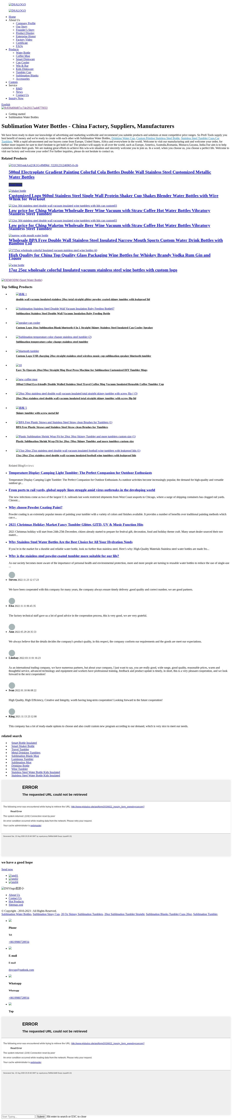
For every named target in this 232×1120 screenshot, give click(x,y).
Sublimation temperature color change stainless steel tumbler (52, 341)
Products (14, 49)
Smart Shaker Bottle (22, 746)
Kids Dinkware (25, 69)
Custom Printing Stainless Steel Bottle (158, 138)
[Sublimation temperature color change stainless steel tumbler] (54, 336)
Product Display (25, 33)
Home (12, 16)
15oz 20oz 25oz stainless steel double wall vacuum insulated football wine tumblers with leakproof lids (76, 455)
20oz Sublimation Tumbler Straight (124, 914)
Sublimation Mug (21, 762)
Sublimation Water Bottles (16, 914)
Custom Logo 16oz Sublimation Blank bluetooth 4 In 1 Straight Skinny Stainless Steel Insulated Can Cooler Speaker (84, 327)
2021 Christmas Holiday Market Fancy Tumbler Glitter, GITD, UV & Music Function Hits (76, 524)
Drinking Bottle (20, 765)
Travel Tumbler (20, 749)
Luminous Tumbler (22, 759)
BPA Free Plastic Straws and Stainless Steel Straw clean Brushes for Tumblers (62, 427)
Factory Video (24, 39)
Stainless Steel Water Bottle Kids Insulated (35, 772)
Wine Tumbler (19, 768)
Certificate (22, 42)
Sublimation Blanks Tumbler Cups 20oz (169, 914)
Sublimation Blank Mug (25, 755)
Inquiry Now (16, 98)
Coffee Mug (23, 55)
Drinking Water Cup (123, 138)
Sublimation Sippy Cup (46, 914)
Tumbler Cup (23, 72)
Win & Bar (22, 65)
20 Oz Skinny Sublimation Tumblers (82, 914)
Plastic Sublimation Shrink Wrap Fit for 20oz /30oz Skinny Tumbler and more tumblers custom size (75, 441)
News (19, 91)
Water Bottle (23, 52)
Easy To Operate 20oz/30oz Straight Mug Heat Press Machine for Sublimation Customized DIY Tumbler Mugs (81, 370)
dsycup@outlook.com (21, 969)
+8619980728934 (19, 941)
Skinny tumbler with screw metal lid (37, 413)
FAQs (19, 46)
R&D (19, 88)
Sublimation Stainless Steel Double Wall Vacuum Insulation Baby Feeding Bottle (63, 313)
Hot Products (16, 901)
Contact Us (22, 95)
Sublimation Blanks (27, 75)
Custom (13, 82)
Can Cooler (22, 62)
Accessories (23, 78)
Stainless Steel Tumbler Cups (197, 138)
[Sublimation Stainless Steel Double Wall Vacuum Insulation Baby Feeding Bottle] (65, 308)
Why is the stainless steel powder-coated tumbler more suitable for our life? (64, 556)
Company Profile (26, 23)
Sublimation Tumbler (205, 914)
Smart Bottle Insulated (24, 742)
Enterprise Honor (26, 36)
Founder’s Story (25, 29)
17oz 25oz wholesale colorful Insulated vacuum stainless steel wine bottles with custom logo (93, 270)
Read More (15, 184)
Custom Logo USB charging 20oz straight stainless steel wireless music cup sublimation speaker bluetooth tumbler (83, 355)
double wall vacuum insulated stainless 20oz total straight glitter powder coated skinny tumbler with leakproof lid (83, 299)
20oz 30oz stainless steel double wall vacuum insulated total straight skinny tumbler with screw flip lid (76, 398)
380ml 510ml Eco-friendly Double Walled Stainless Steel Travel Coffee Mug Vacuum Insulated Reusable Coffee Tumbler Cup (90, 384)
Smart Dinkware (25, 59)
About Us (14, 894)
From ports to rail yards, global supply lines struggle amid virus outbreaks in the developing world (82, 490)
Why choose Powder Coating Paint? (36, 507)
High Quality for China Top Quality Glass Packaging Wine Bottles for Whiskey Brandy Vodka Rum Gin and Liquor (109, 257)
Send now (7, 869)
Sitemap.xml (16, 904)
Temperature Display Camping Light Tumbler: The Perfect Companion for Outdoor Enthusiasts (80, 473)
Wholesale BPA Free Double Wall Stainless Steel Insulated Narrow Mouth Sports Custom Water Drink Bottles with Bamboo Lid (116, 242)
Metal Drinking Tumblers (25, 752)
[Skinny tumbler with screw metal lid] (21, 407)
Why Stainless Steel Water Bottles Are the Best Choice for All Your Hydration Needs (70, 542)
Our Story (21, 26)
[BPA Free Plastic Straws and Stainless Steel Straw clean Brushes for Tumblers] (64, 422)
